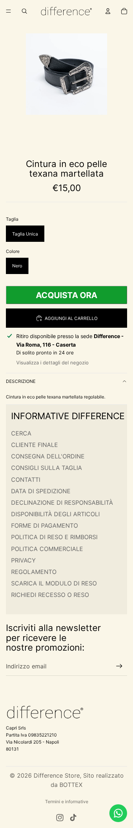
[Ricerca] (24, 11)
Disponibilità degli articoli (55, 514)
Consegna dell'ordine (48, 456)
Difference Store (57, 775)
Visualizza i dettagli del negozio (52, 362)
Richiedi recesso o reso (50, 595)
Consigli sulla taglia (46, 468)
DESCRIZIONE (20, 381)
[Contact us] (118, 813)
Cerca (21, 433)
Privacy (23, 560)
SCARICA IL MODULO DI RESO (54, 583)
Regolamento (34, 571)
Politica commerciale (47, 548)
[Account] (108, 11)
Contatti (25, 479)
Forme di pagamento (44, 525)
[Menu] (8, 11)
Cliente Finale (34, 444)
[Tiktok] (73, 817)
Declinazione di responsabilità (62, 502)
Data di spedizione (41, 491)
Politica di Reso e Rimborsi (54, 537)
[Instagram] (59, 817)
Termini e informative (66, 801)
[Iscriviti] (119, 666)
